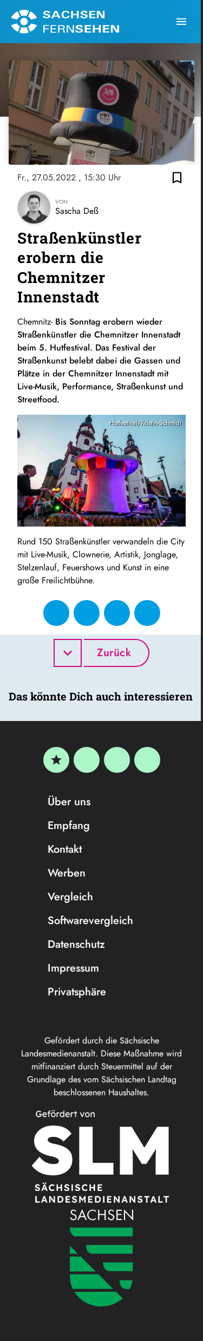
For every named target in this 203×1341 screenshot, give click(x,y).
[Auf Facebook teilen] (56, 613)
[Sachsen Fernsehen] (65, 21)
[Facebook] (87, 760)
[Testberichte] (56, 760)
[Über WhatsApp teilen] (117, 613)
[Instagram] (117, 760)
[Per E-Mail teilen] (147, 613)
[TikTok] (147, 760)
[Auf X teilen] (87, 613)
